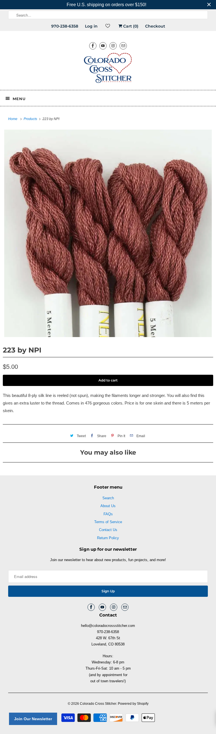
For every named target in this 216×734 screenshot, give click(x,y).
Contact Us (108, 530)
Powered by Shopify (133, 704)
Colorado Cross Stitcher (98, 704)
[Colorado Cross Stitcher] (108, 69)
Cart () (130, 26)
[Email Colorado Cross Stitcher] (123, 45)
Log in (91, 26)
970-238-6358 (64, 26)
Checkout (155, 26)
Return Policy (108, 538)
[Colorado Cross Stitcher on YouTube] (103, 45)
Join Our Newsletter (33, 719)
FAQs (108, 514)
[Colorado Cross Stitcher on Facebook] (92, 45)
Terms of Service (108, 522)
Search (108, 498)
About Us (108, 506)
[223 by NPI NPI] (108, 233)
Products (31, 119)
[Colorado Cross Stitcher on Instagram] (113, 45)
